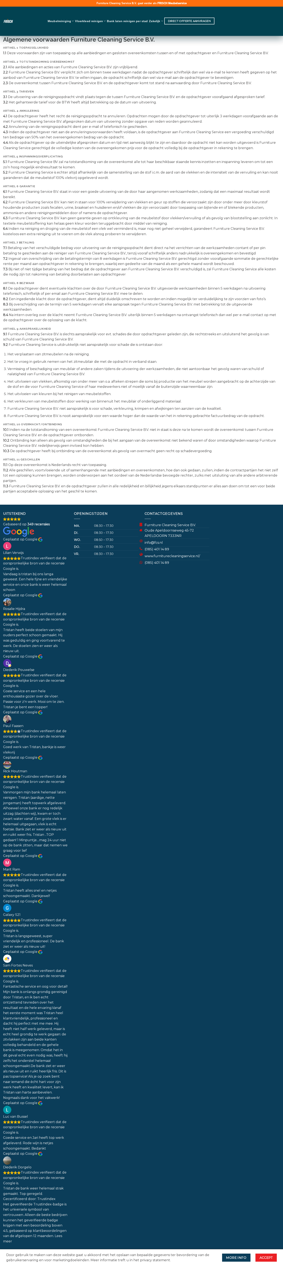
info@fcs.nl (154, 543)
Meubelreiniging (59, 21)
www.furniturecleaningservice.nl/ (172, 556)
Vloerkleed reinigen (89, 21)
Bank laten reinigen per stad (127, 21)
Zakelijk (154, 21)
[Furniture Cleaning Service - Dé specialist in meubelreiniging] (20, 21)
